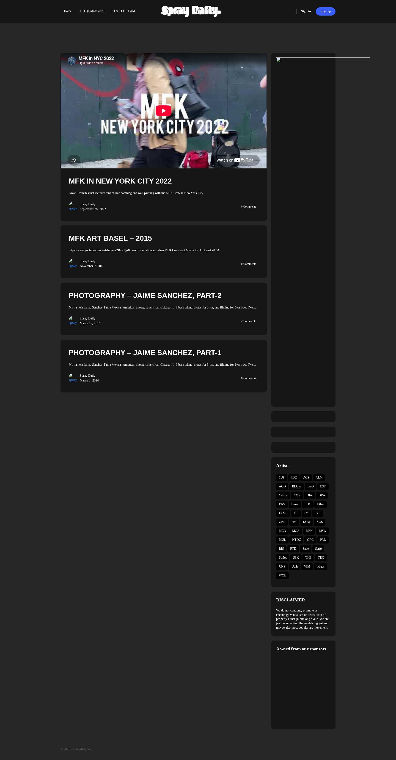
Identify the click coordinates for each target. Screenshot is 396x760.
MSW (322, 531)
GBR (282, 522)
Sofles (283, 557)
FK (296, 513)
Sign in (306, 11)
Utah (294, 566)
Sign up (326, 11)
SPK (296, 557)
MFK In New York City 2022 (120, 181)
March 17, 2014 (90, 323)
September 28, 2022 (93, 209)
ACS (306, 477)
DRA (322, 495)
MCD (282, 531)
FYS (317, 513)
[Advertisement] (314, 689)
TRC (321, 557)
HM (294, 522)
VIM (307, 566)
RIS (281, 548)
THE (308, 557)
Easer (294, 504)
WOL (282, 575)
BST (323, 486)
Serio (318, 548)
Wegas (320, 566)
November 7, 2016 (92, 266)
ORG (310, 539)
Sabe (306, 548)
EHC (308, 504)
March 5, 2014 (89, 380)
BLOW (296, 486)
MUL (282, 539)
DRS (282, 504)
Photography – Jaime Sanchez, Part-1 (145, 353)
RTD (293, 548)
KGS (319, 522)
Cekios (283, 495)
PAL (323, 539)
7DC (294, 477)
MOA (295, 531)
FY (306, 513)
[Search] (289, 11)
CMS (297, 495)
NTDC (296, 539)
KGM (306, 522)
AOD (282, 486)
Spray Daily (87, 204)
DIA (309, 495)
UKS (282, 566)
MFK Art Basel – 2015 (110, 238)
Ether (320, 504)
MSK (309, 531)
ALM (319, 477)
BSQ (311, 486)
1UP (281, 477)
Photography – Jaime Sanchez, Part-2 (145, 295)
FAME (283, 513)
